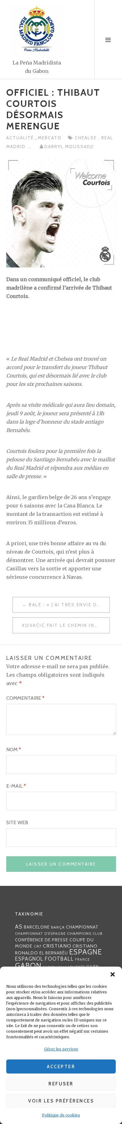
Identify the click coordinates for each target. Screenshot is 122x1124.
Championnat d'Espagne (40, 933)
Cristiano (57, 946)
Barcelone (37, 927)
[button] (112, 974)
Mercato (50, 138)
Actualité (20, 138)
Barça (58, 927)
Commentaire (25, 698)
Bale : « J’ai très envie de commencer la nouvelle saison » (69, 605)
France (82, 959)
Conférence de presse (41, 939)
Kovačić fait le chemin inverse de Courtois (65, 625)
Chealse (86, 138)
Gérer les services (61, 1049)
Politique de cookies (61, 1115)
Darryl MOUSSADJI (69, 146)
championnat (82, 927)
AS (19, 926)
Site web (17, 822)
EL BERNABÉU (53, 952)
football (59, 959)
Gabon (28, 965)
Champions (79, 933)
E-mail (16, 786)
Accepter (61, 1066)
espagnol (29, 959)
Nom (13, 749)
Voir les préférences (61, 1101)
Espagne (85, 952)
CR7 (38, 946)
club (98, 933)
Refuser (61, 1084)
